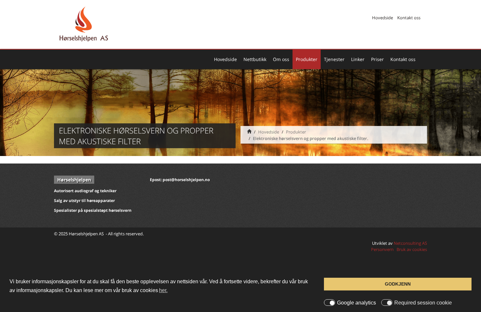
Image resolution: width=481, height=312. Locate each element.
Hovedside (382, 18)
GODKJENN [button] (398, 284)
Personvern (382, 249)
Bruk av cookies (412, 249)
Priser (377, 59)
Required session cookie (423, 302)
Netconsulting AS (410, 243)
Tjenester (334, 59)
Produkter (306, 59)
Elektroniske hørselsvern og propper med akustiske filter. (310, 138)
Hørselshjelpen (74, 180)
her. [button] (163, 290)
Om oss (281, 59)
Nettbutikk (254, 59)
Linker (358, 59)
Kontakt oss (408, 18)
